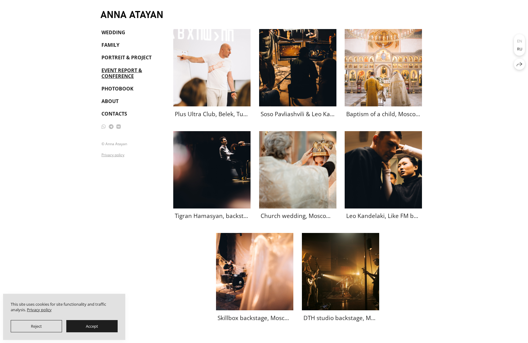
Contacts (114, 113)
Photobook (117, 88)
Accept (92, 326)
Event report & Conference (121, 73)
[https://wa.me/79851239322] (103, 126)
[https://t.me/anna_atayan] (111, 126)
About (110, 101)
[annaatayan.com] (132, 14)
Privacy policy (112, 154)
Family (110, 45)
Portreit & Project (126, 57)
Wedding (113, 32)
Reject (36, 326)
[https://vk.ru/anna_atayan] (118, 126)
